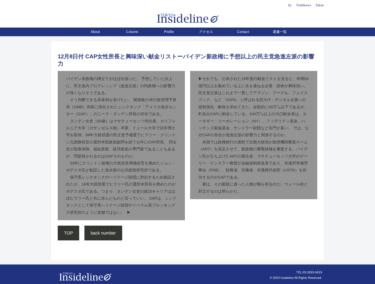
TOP (68, 233)
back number (103, 233)
